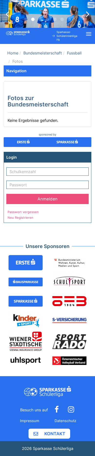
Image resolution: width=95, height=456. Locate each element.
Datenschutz (65, 420)
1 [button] (25, 19)
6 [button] (62, 19)
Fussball (74, 53)
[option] (47, 14)
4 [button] (47, 19)
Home (12, 53)
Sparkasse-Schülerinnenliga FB (67, 35)
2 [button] (32, 19)
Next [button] (88, 14)
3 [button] (40, 19)
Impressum (29, 420)
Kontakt (55, 433)
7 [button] (69, 19)
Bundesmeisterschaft (42, 53)
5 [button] (54, 19)
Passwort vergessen (23, 212)
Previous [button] (7, 14)
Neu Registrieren (20, 217)
